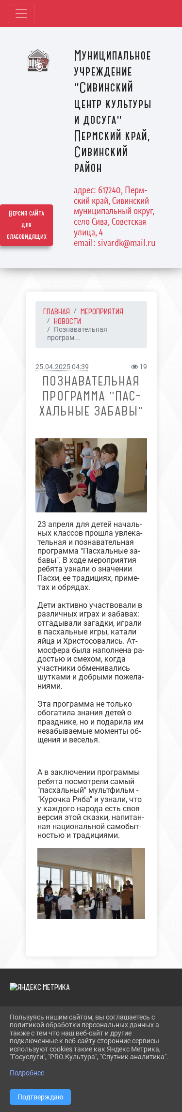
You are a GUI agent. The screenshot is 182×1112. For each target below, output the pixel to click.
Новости (67, 321)
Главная (56, 311)
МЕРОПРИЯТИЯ (102, 311)
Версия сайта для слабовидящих (27, 225)
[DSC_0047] (91, 475)
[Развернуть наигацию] (21, 13)
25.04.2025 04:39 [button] (62, 367)
